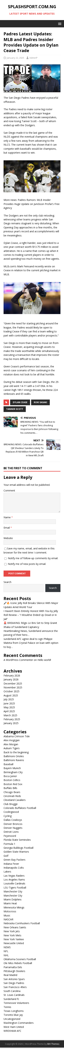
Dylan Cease (20, 402)
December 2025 (13, 683)
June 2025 (9, 703)
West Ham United (14, 1027)
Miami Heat (10, 903)
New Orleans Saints (15, 927)
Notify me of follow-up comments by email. (33, 558)
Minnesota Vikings (14, 907)
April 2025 (9, 711)
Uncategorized (12, 1019)
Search (7, 582)
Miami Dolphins (13, 899)
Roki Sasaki (40, 402)
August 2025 (11, 695)
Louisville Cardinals (14, 883)
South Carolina (12, 991)
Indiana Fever (11, 863)
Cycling (8, 816)
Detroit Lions (11, 831)
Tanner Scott (14, 409)
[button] (59, 23)
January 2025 (11, 723)
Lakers (7, 871)
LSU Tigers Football (15, 887)
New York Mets (12, 935)
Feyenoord (10, 835)
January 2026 (11, 679)
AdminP (33, 57)
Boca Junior (10, 776)
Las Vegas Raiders (14, 875)
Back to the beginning (16, 752)
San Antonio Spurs (14, 979)
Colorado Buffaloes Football (20, 808)
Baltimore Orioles (14, 756)
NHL (6, 955)
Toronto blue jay (13, 1014)
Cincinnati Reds (12, 796)
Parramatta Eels (13, 967)
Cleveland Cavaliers (15, 800)
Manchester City (13, 891)
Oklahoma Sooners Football (20, 959)
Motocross (10, 911)
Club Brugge (11, 804)
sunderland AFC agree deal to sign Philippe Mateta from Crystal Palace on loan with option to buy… (31, 643)
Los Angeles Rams (14, 879)
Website (8, 538)
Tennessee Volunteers (16, 1003)
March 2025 (10, 715)
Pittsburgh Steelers (14, 971)
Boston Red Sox (13, 784)
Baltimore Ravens (14, 760)
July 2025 (9, 699)
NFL (6, 951)
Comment (9, 490)
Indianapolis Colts (14, 867)
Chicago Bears (12, 792)
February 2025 (12, 719)
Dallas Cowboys (13, 819)
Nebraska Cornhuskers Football (22, 923)
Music (7, 915)
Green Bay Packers (14, 859)
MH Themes (53, 1043)
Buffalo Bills (10, 788)
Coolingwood (11, 811)
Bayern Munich (12, 768)
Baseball (8, 764)
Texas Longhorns (14, 1011)
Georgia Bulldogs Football (18, 847)
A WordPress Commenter (18, 660)
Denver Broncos (13, 824)
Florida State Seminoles (17, 839)
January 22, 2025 (15, 57)
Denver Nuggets (13, 827)
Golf (6, 855)
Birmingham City (13, 772)
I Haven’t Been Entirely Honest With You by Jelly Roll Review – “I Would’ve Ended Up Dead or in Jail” (31, 615)
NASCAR (8, 919)
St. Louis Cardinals (14, 995)
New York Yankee (14, 939)
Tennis (7, 1007)
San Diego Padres (14, 983)
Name (7, 517)
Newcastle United (14, 943)
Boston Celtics (12, 780)
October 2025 (11, 691)
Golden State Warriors (16, 851)
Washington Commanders (19, 1022)
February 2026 (12, 675)
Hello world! (44, 660)
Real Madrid (10, 975)
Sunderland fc (11, 999)
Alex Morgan (11, 744)
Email (7, 527)
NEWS (7, 947)
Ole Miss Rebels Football (18, 963)
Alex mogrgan (12, 740)
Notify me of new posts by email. (27, 564)
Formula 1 (9, 843)
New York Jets (12, 931)
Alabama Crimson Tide (17, 736)
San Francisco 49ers (15, 987)
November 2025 (13, 687)
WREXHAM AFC (12, 1030)
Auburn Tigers (12, 748)
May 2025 (9, 707)
